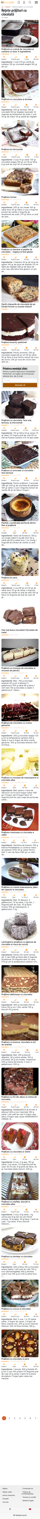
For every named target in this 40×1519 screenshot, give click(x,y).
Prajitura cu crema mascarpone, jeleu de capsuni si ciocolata (19, 888)
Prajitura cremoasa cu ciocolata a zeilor (17, 833)
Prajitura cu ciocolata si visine (15, 1151)
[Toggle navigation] (36, 2)
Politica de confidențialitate (27, 1493)
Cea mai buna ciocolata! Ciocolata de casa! (19, 631)
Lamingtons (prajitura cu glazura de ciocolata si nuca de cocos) (18, 943)
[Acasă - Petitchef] (2, 7)
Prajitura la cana (9, 577)
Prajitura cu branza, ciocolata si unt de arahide (18, 1043)
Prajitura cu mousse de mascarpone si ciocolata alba (19, 778)
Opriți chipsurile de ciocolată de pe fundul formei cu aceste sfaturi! (18, 305)
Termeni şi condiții (29, 1497)
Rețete (5, 1488)
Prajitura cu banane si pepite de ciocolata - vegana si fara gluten (17, 250)
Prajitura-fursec (9, 197)
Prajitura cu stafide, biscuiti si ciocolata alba (15, 1203)
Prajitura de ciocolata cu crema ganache (16, 724)
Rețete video (7, 1492)
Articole (5, 1502)
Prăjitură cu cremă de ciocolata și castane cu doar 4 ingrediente (17, 50)
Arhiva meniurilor (9, 1495)
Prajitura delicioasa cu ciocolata (16, 994)
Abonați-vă (20, 385)
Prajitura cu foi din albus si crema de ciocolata (19, 1098)
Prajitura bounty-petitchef (14, 342)
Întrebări (6, 1499)
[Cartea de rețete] (19, 2)
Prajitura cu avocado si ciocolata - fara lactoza (18, 471)
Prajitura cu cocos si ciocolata (16, 1309)
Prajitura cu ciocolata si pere (15, 1359)
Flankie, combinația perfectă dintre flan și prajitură (18, 524)
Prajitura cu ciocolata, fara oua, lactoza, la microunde (16, 421)
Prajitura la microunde (12, 149)
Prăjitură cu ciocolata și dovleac (16, 99)
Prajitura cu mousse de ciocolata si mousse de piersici (18, 669)
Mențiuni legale (28, 1500)
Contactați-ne (28, 1488)
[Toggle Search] (30, 2)
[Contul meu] (24, 2)
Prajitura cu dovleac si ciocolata (16, 1256)
